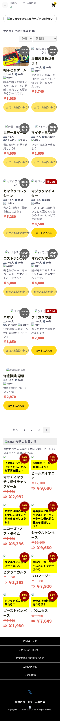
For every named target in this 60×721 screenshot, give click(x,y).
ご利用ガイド (30, 641)
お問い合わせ (30, 666)
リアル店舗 (30, 675)
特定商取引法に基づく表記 (30, 658)
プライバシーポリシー (30, 649)
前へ (15, 429)
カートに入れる (44, 233)
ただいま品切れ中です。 (17, 107)
